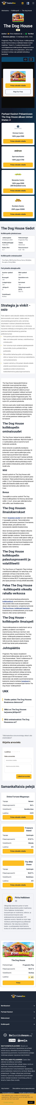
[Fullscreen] (31, 59)
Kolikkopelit (15, 10)
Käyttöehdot (5, 1088)
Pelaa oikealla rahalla (18, 85)
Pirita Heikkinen (15, 34)
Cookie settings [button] (8, 1102)
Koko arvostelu (10, 756)
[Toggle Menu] (33, 3)
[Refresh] (25, 59)
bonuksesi (25, 681)
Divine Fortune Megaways (18, 797)
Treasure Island (29, 829)
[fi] (28, 3)
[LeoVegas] (13, 829)
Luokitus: (8, 752)
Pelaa (18, 983)
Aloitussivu (5, 10)
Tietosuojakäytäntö (8, 1093)
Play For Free (18, 92)
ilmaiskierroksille (14, 518)
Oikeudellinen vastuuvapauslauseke (23, 1088)
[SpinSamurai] (13, 863)
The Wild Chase (29, 863)
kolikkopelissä (7, 601)
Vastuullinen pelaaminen (26, 1093)
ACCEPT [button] (31, 1102)
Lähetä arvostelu (24, 776)
